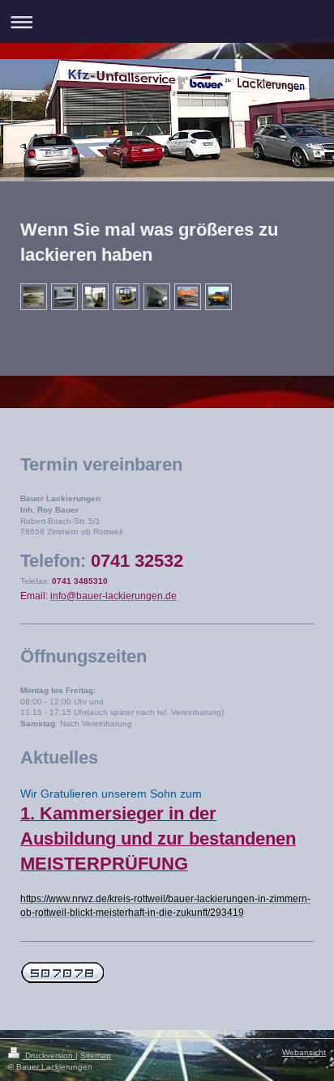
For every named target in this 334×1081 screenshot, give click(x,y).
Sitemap (95, 1055)
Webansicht (304, 1052)
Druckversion (49, 1055)
